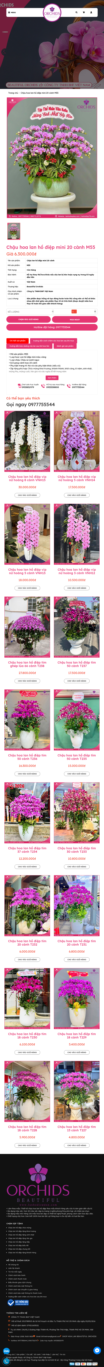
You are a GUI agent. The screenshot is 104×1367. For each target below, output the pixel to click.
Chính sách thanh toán (17, 1279)
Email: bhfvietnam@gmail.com (48, 1336)
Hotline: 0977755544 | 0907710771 (24, 1341)
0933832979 (28, 387)
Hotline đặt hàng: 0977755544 (52, 327)
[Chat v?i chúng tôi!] (97, 1350)
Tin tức (62, 1354)
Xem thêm (52, 378)
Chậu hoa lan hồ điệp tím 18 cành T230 (27, 1035)
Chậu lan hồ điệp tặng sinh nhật (21, 1235)
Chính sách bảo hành (16, 1275)
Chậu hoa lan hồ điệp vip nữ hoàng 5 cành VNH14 (77, 478)
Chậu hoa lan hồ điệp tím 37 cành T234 (27, 849)
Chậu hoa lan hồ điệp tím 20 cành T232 (27, 942)
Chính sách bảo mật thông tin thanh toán (25, 1293)
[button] (92, 12)
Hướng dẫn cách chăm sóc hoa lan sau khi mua (27, 1297)
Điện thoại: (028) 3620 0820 (22, 1336)
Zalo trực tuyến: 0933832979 (52, 1341)
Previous (10, 157)
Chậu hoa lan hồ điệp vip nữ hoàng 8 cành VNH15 (27, 478)
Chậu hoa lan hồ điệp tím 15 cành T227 (77, 1128)
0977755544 (78, 387)
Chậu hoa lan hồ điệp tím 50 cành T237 (77, 664)
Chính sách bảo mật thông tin (20, 1286)
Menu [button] (13, 12)
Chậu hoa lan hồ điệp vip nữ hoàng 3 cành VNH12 (77, 571)
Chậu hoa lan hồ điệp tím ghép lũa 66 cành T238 (27, 664)
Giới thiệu (46, 1354)
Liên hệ (55, 1354)
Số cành (37, 1354)
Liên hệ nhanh (14, 1268)
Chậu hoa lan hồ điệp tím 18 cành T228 (27, 1128)
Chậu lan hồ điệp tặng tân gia (20, 1238)
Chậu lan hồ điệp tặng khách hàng (22, 1253)
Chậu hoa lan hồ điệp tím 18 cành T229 (77, 1035)
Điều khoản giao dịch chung (19, 1282)
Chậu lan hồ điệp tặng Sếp (19, 1242)
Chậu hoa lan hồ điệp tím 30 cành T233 (77, 849)
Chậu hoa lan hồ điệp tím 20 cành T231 (77, 942)
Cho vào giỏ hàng (27, 495)
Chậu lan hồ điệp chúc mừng (19, 1228)
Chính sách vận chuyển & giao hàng (23, 1289)
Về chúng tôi (13, 1265)
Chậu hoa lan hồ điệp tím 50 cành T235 (77, 756)
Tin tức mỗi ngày (15, 1272)
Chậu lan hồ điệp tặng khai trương (22, 1231)
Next (93, 157)
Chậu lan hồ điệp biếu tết (18, 1245)
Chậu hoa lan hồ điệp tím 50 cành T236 (27, 756)
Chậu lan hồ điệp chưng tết (19, 1249)
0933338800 (52, 387)
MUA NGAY (75, 320)
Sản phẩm (20, 1354)
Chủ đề (29, 1354)
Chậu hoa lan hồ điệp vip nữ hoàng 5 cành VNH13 (27, 571)
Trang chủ (10, 1354)
